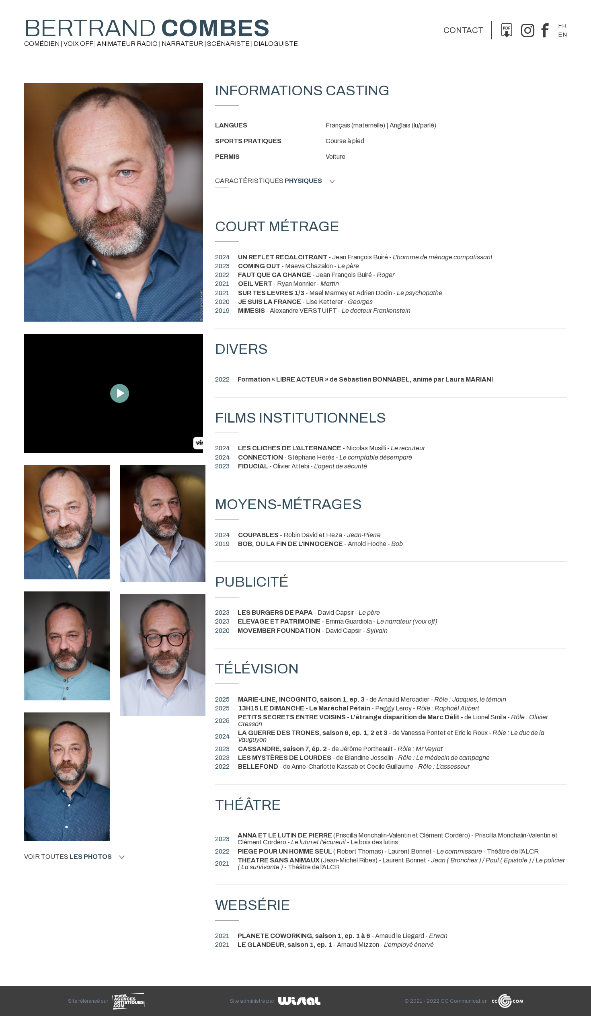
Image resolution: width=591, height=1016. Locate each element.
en (562, 34)
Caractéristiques (268, 181)
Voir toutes (68, 857)
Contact (463, 30)
